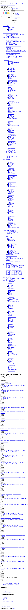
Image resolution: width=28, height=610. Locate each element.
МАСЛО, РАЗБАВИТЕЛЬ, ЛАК (12, 345)
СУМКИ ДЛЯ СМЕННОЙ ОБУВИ (13, 261)
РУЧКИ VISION (12, 251)
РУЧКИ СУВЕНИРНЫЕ (13, 253)
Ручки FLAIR (11, 247)
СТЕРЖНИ (8, 257)
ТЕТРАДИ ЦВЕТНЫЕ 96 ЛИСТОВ (14, 274)
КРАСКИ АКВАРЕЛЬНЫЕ (12, 191)
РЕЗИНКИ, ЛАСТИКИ (10, 220)
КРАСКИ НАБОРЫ (10, 339)
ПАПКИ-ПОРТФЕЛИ (11, 116)
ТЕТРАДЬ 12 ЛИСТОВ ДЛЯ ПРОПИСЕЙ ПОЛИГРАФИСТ (14, 498)
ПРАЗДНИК (8, 157)
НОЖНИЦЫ (11, 97)
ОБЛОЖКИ (11, 199)
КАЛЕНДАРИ (11, 75)
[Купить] (1, 396)
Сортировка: (3, 380)
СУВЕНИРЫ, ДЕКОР (11, 139)
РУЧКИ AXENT (12, 240)
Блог (4, 599)
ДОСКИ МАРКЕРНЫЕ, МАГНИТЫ (11, 72)
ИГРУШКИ (8, 49)
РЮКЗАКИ (8, 260)
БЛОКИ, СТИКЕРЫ (10, 39)
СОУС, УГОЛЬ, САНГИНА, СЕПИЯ (11, 357)
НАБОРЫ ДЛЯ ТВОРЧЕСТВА (13, 53)
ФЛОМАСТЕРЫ (12, 224)
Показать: (3, 381)
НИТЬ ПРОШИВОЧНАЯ (12, 92)
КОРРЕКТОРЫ (11, 83)
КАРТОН (10, 178)
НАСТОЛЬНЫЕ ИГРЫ (11, 54)
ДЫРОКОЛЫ (11, 74)
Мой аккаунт (6, 589)
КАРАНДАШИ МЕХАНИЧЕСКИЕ (12, 174)
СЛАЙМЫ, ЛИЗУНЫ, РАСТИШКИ (14, 56)
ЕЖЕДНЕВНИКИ (10, 36)
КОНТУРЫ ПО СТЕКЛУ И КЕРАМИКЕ (11, 309)
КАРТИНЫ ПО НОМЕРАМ (12, 232)
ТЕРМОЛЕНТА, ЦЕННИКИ (12, 141)
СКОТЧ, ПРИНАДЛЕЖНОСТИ (13, 125)
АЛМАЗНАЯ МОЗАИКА (11, 231)
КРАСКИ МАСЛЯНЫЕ (11, 336)
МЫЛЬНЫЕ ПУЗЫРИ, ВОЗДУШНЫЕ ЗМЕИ (16, 51)
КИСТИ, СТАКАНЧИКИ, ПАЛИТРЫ (12, 182)
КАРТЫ (10, 179)
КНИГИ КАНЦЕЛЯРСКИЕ (12, 79)
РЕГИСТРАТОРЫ (12, 119)
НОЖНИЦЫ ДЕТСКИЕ (11, 198)
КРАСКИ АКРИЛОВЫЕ (11, 334)
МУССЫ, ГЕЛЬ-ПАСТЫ (10, 350)
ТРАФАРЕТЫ (11, 223)
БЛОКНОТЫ (9, 35)
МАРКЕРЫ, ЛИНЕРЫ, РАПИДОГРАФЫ (12, 89)
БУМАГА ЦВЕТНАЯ (10, 166)
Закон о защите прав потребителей (11, 584)
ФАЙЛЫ (10, 144)
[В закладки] (2, 396)
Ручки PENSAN (11, 249)
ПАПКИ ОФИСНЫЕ (11, 113)
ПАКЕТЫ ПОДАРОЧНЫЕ (12, 156)
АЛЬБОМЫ (11, 163)
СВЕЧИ (7, 158)
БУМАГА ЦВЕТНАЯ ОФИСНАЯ (13, 46)
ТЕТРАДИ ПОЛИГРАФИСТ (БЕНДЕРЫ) (15, 265)
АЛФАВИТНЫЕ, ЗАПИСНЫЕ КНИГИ (15, 34)
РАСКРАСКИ (9, 234)
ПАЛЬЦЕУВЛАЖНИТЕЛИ (14, 111)
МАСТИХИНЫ (11, 347)
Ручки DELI (11, 245)
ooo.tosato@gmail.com (5, 606)
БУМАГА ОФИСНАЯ (11, 43)
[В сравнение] (3, 396)
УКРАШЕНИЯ (9, 58)
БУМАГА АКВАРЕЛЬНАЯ (12, 40)
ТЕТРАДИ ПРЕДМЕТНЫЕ (12, 266)
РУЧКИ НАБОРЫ (10, 254)
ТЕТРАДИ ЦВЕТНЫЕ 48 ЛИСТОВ (14, 272)
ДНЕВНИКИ (11, 168)
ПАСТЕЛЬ (10, 352)
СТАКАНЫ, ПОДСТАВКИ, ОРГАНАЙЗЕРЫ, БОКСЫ (12, 134)
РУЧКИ (7, 238)
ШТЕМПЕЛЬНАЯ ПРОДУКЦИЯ (12, 147)
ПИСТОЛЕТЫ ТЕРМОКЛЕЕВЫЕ (12, 118)
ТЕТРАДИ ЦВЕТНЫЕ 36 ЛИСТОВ (14, 271)
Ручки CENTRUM (12, 244)
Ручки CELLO (11, 243)
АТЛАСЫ (10, 164)
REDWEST (14, 608)
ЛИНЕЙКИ (11, 192)
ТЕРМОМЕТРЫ (12, 143)
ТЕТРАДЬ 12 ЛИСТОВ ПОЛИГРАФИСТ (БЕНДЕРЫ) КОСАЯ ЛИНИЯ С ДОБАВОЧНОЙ (13, 456)
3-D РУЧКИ (10, 161)
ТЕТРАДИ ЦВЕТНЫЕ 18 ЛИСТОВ (14, 268)
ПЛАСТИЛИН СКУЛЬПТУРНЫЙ (12, 354)
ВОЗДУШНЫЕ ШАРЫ (11, 153)
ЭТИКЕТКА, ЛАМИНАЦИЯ (11, 150)
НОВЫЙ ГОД (9, 155)
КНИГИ (10, 184)
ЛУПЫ (9, 87)
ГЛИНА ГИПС (10, 292)
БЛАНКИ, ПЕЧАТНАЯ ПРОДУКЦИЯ (11, 67)
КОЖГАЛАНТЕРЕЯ (13, 81)
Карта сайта (5, 598)
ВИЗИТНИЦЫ (11, 69)
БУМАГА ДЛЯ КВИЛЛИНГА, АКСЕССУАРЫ (11, 288)
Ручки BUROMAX (12, 241)
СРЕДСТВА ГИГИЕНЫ (11, 131)
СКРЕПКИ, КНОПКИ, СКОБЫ (11, 128)
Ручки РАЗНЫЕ (11, 252)
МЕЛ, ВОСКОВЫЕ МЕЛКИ (11, 195)
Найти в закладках (7, 592)
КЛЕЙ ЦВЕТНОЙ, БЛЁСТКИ (11, 304)
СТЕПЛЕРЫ (11, 137)
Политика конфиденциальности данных (12, 583)
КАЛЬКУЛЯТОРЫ (12, 76)
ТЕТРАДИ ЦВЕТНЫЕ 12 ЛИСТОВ (14, 267)
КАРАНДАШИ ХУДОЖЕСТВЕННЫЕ (13, 299)
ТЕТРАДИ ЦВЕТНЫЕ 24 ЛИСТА (13, 270)
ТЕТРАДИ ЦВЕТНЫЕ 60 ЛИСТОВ (14, 273)
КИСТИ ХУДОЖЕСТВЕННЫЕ (13, 301)
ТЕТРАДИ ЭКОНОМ (10, 276)
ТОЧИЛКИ (10, 222)
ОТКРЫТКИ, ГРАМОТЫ (11, 99)
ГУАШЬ (10, 293)
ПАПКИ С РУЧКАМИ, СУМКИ (11, 209)
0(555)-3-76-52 (15, 8)
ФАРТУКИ (8, 263)
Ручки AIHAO (11, 239)
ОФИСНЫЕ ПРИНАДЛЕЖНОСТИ (13, 102)
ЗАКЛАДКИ (11, 169)
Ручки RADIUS (11, 250)
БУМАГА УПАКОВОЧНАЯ (12, 152)
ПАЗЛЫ (7, 55)
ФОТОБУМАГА (9, 279)
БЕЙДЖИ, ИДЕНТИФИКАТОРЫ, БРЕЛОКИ (13, 62)
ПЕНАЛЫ (8, 259)
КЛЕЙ (9, 77)
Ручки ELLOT (11, 246)
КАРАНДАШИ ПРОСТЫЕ (11, 177)
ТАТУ (7, 236)
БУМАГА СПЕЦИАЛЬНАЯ (12, 44)
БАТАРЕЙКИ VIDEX (11, 30)
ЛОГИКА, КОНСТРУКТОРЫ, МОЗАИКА (15, 50)
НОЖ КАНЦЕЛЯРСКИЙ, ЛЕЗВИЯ (12, 95)
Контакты (5, 597)
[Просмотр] (4, 396)
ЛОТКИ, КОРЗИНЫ (10, 85)
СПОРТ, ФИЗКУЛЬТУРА (11, 57)
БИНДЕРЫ (10, 64)
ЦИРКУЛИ (10, 225)
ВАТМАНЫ (8, 47)
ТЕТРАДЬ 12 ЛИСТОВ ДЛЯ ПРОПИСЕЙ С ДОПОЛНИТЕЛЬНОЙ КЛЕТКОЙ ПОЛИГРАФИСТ (12, 519)
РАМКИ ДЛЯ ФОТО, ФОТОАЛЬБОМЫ (15, 278)
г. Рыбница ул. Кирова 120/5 (7, 601)
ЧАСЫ (9, 145)
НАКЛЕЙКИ (9, 233)
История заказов (6, 590)
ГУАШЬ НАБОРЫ (10, 295)
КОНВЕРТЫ (11, 82)
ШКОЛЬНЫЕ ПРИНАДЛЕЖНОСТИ (13, 227)
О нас (4, 582)
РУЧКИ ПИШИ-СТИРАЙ (11, 256)
